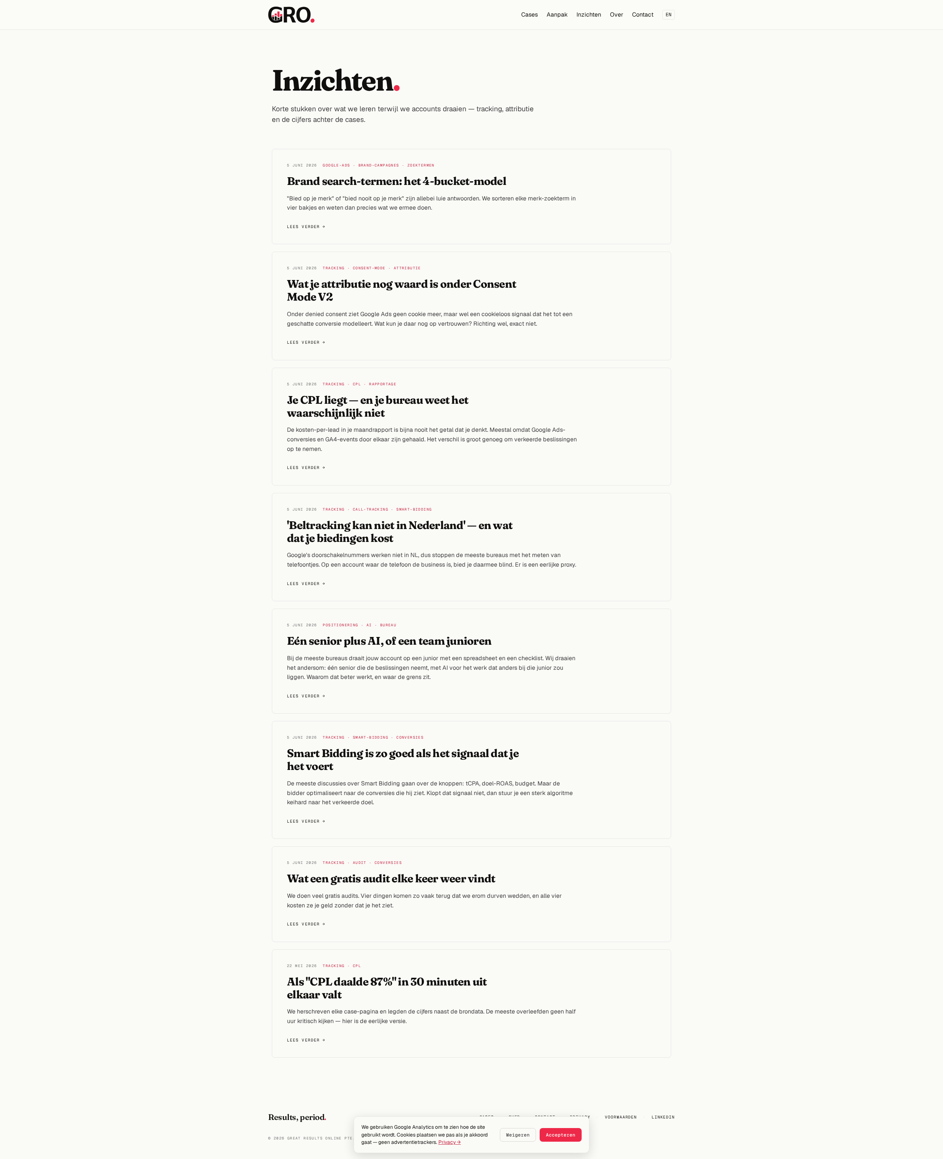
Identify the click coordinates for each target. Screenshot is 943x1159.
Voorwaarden (621, 1117)
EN (669, 14)
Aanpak (557, 14)
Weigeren (518, 1135)
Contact (642, 14)
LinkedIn (663, 1117)
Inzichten (588, 14)
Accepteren (560, 1135)
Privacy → (449, 1142)
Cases (529, 14)
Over (616, 14)
